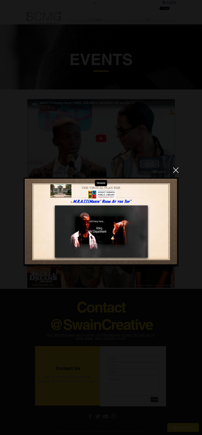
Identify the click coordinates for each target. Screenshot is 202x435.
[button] (176, 170)
